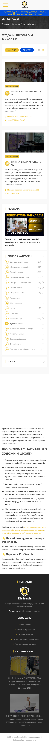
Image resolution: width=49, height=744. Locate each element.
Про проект (25, 625)
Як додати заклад (25, 634)
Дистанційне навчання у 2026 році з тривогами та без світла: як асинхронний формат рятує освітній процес (24, 716)
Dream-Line (31, 740)
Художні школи (12, 86)
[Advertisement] (24, 398)
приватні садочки (33, 533)
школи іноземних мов (24, 530)
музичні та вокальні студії (13, 533)
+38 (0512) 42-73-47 (16, 120)
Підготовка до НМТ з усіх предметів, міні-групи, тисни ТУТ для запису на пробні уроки (25, 13)
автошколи (39, 530)
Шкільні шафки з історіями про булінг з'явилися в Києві (24, 678)
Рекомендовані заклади (25, 644)
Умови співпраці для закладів (26, 639)
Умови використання (25, 629)
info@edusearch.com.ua (29, 611)
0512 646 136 (13, 193)
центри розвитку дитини (35, 527)
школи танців (8, 530)
